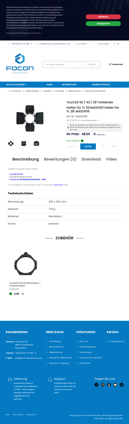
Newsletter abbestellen (60, 357)
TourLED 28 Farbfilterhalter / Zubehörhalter (24, 284)
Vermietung (85, 352)
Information (69, 84)
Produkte (60, 91)
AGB (8, 414)
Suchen (92, 64)
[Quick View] (35, 274)
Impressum (85, 363)
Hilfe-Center (18, 414)
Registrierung (55, 352)
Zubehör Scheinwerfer (95, 91)
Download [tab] (91, 159)
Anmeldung (55, 341)
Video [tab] (111, 159)
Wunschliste (103, 44)
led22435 (13, 289)
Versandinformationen (90, 357)
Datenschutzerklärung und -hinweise (23, 33)
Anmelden (82, 44)
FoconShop (16, 91)
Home (49, 84)
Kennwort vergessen (59, 363)
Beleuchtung (74, 91)
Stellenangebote (87, 347)
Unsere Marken (32, 91)
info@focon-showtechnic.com (55, 44)
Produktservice (116, 341)
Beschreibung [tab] (25, 159)
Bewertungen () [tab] (60, 159)
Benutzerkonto (56, 347)
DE (118, 44)
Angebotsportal (101, 84)
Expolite (47, 91)
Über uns (83, 341)
